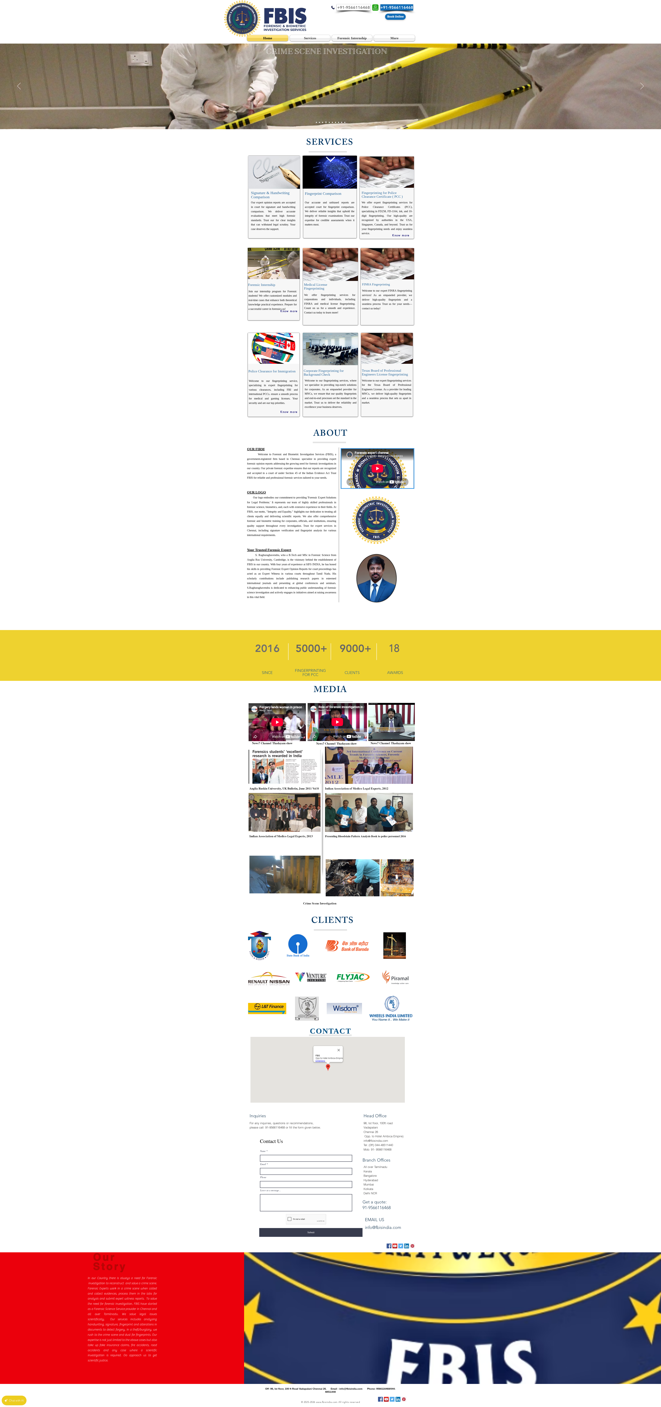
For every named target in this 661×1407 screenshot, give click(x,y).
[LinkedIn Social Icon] (406, 1246)
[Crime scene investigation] (322, 122)
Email (263, 1164)
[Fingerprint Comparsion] (331, 122)
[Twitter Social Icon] (400, 1246)
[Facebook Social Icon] (389, 1246)
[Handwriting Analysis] (334, 122)
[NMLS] (344, 122)
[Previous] (19, 86)
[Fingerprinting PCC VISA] (316, 122)
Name (263, 1151)
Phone (263, 1177)
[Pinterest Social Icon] (412, 1246)
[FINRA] (341, 122)
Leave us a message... (270, 1190)
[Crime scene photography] (328, 122)
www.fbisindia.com (327, 1402)
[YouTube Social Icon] (394, 1246)
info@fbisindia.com (376, 1140)
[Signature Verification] (319, 122)
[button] (353, 7)
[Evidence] (338, 122)
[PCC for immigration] (325, 122)
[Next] (642, 86)
